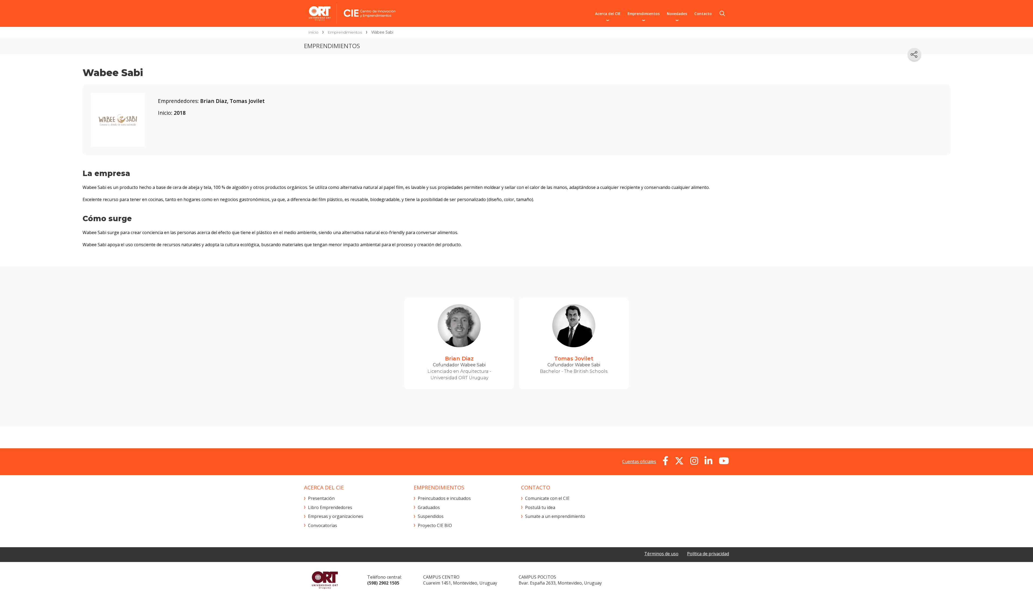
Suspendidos (431, 516)
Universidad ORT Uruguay (325, 580)
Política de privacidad (708, 554)
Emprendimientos (644, 13)
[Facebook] (665, 460)
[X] (679, 460)
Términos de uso (661, 554)
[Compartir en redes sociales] (914, 54)
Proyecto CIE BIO (435, 525)
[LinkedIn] (708, 460)
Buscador (722, 13)
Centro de (397, 13)
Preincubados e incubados (444, 498)
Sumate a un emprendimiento (555, 516)
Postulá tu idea (540, 507)
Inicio (313, 32)
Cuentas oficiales (639, 461)
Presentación (321, 498)
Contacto (703, 13)
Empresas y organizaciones (335, 516)
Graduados (429, 507)
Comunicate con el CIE (547, 498)
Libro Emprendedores (330, 507)
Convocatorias (322, 525)
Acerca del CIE (607, 13)
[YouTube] (724, 460)
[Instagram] (694, 460)
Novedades (677, 13)
